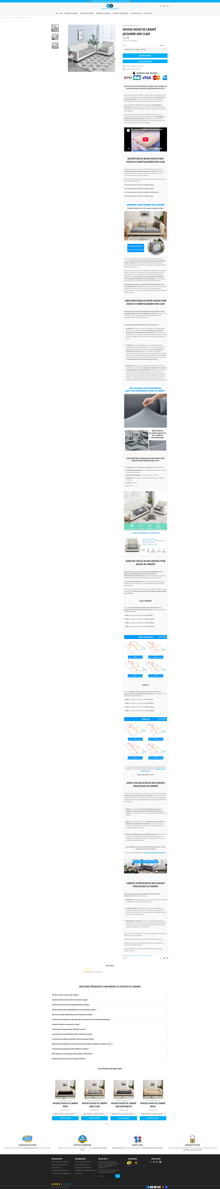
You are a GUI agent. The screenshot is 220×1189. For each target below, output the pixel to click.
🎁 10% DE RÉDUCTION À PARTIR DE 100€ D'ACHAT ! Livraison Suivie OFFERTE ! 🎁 (110, 1)
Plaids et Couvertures (120, 13)
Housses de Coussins (103, 13)
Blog (61, 13)
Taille (124, 45)
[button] (106, 1123)
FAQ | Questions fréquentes (59, 1165)
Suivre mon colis (56, 1168)
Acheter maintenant (145, 61)
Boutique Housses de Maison (83, 1162)
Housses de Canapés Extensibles (154, 853)
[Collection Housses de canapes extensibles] (145, 873)
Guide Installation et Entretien (60, 1162)
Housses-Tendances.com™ (62, 1187)
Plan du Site (78, 1173)
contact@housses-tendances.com (61, 1173)
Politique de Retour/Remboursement (85, 1170)
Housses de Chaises (71, 13)
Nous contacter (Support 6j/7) (60, 1170)
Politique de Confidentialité (83, 1168)
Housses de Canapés (87, 13)
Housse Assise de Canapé (135, 956)
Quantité (162, 45)
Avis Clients (148, 13)
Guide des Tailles (136, 13)
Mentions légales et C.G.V (82, 1165)
